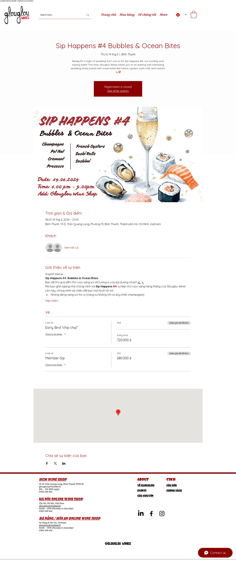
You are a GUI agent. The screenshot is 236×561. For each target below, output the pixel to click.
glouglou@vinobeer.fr (50, 486)
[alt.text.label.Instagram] (161, 513)
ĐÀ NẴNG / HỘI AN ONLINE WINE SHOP (69, 517)
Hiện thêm (51, 300)
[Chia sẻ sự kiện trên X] (55, 463)
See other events (118, 91)
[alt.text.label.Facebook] (151, 513)
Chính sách (174, 490)
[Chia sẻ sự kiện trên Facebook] (47, 463)
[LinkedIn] (140, 513)
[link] (194, 14)
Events (142, 490)
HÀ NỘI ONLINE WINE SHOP (61, 498)
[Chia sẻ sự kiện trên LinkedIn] (63, 463)
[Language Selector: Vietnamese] (181, 15)
